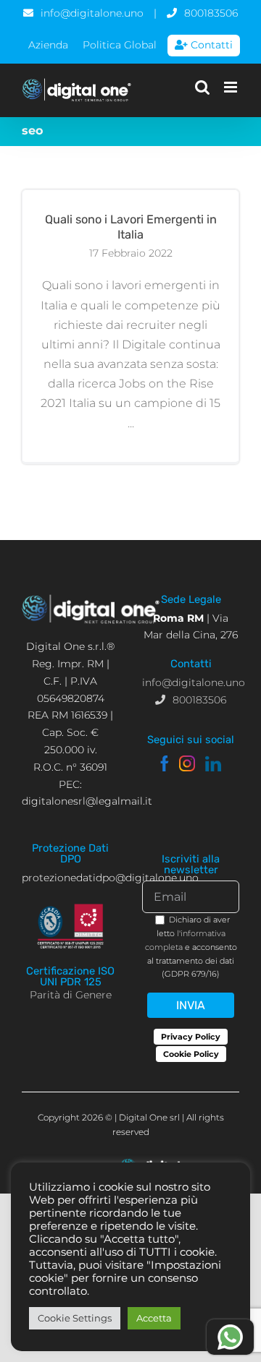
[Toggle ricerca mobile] (202, 87)
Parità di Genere (71, 994)
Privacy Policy (190, 1037)
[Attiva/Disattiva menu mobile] (231, 87)
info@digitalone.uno (92, 13)
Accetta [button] (154, 1318)
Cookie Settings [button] (75, 1318)
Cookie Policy (191, 1054)
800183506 (211, 13)
